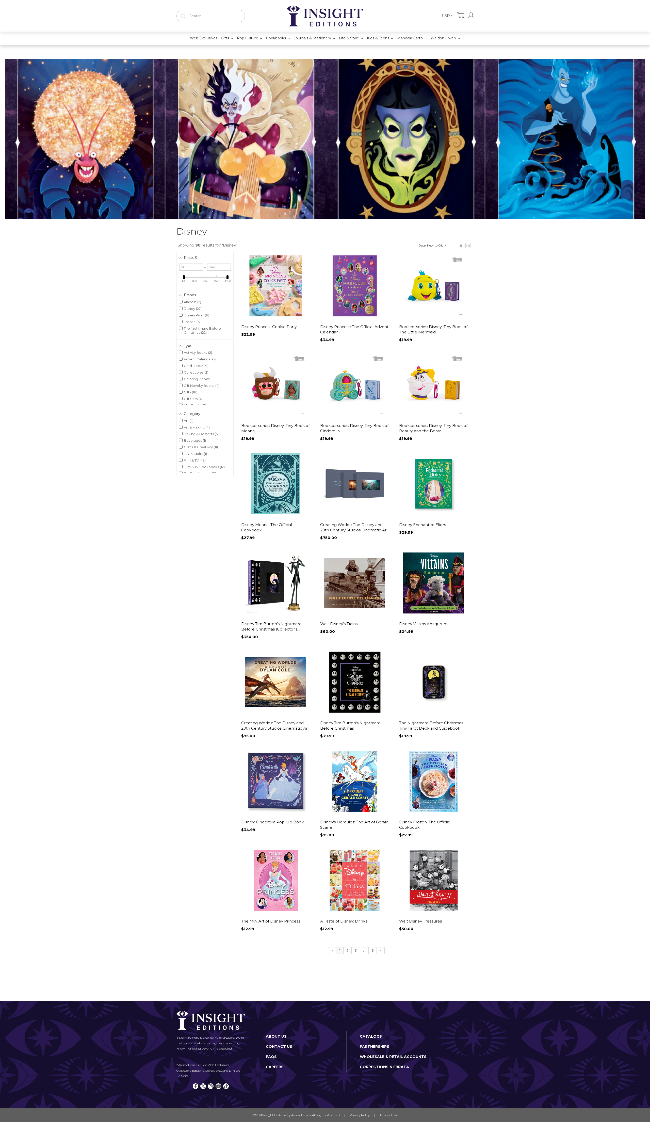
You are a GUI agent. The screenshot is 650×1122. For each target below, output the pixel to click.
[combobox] (211, 16)
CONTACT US (279, 1046)
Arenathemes (301, 1115)
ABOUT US (276, 1036)
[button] (461, 245)
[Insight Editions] (325, 16)
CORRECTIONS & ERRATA (384, 1067)
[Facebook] (195, 1086)
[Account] (471, 15)
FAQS (271, 1056)
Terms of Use (389, 1115)
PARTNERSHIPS (374, 1046)
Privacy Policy (360, 1115)
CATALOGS (371, 1036)
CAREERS (275, 1067)
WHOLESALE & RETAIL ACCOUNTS (393, 1056)
